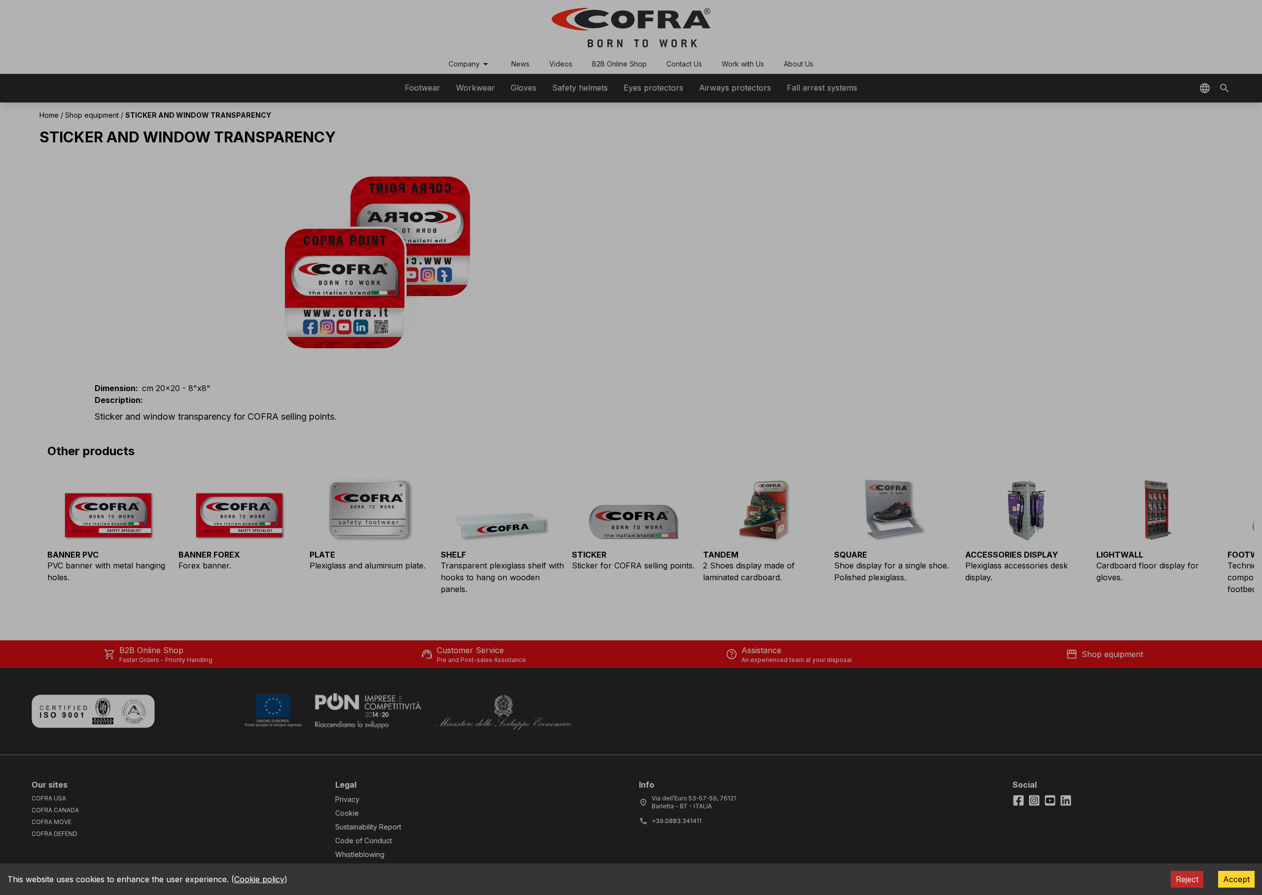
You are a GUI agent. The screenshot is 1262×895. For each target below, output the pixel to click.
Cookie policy (259, 879)
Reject (1187, 879)
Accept (1236, 879)
